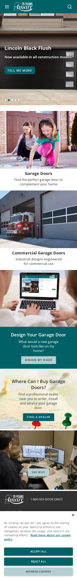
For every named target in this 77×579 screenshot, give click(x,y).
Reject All (38, 561)
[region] (38, 545)
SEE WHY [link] (38, 472)
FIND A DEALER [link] (38, 417)
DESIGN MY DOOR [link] (38, 360)
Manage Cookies (38, 571)
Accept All (38, 551)
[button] (7, 6)
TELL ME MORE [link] (19, 70)
